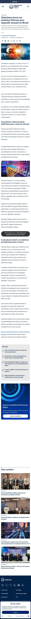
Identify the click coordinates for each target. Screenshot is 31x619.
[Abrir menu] (3, 6)
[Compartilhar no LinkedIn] (8, 40)
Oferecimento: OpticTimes (9, 35)
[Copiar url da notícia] (2, 40)
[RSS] (22, 585)
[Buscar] (28, 6)
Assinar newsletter (15, 416)
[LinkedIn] (14, 585)
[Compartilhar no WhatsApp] (14, 40)
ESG (17, 597)
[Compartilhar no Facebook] (17, 40)
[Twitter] (10, 585)
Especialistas (4, 597)
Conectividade (4, 593)
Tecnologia (18, 590)
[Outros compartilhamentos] (19, 40)
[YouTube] (18, 585)
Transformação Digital (21, 593)
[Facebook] (6, 585)
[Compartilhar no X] (11, 40)
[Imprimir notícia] (5, 40)
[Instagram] (2, 585)
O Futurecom (3, 15)
